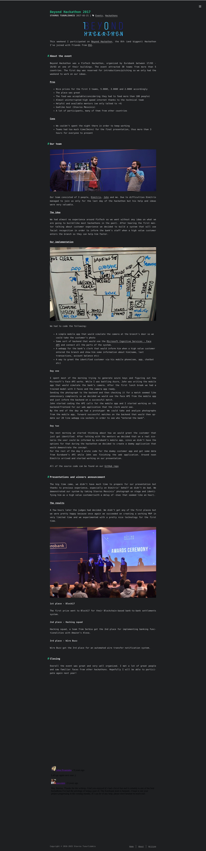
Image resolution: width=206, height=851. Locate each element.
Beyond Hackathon (101, 41)
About (141, 846)
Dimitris (96, 197)
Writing (152, 846)
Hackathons (111, 15)
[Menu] (200, 6)
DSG (90, 45)
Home (131, 846)
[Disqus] (103, 724)
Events (99, 15)
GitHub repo (112, 466)
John (106, 197)
